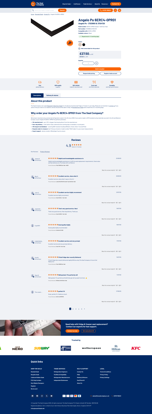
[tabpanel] (76, 115)
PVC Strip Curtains (36, 380)
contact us (112, 106)
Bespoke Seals (35, 374)
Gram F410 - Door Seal (60, 246)
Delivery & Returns (82, 377)
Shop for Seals (66, 4)
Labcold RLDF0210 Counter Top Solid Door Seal (66, 181)
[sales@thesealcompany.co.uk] (91, 396)
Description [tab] (37, 95)
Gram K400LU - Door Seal (61, 197)
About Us (97, 4)
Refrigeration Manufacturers (62, 377)
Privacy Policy (104, 374)
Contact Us (115, 4)
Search (62, 10)
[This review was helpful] (116, 170)
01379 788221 (117, 396)
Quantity (80, 60)
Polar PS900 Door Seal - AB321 (62, 165)
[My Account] (115, 10)
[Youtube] (51, 396)
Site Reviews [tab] (34, 151)
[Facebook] (37, 396)
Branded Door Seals (77, 107)
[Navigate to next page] (85, 309)
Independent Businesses (61, 380)
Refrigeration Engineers (60, 371)
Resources (105, 4)
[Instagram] (42, 396)
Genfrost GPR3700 (60, 296)
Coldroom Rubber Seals (37, 377)
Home (32, 14)
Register (33, 386)
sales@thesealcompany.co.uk (101, 396)
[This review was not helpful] (119, 170)
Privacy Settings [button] (104, 377)
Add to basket (99, 69)
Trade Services (87, 4)
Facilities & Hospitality (60, 374)
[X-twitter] (46, 396)
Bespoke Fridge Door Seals (54, 106)
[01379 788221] (112, 396)
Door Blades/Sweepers (37, 383)
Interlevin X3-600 (59, 230)
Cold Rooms (77, 4)
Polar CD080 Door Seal (60, 264)
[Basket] (119, 10)
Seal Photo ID (80, 380)
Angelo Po (47, 14)
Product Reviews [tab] (45, 151)
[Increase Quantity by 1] (96, 63)
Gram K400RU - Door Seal (61, 214)
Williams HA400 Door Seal (61, 280)
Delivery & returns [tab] (52, 95)
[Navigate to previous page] (67, 308)
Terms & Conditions (105, 371)
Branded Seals (39, 14)
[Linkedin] (32, 396)
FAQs (78, 374)
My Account (34, 389)
